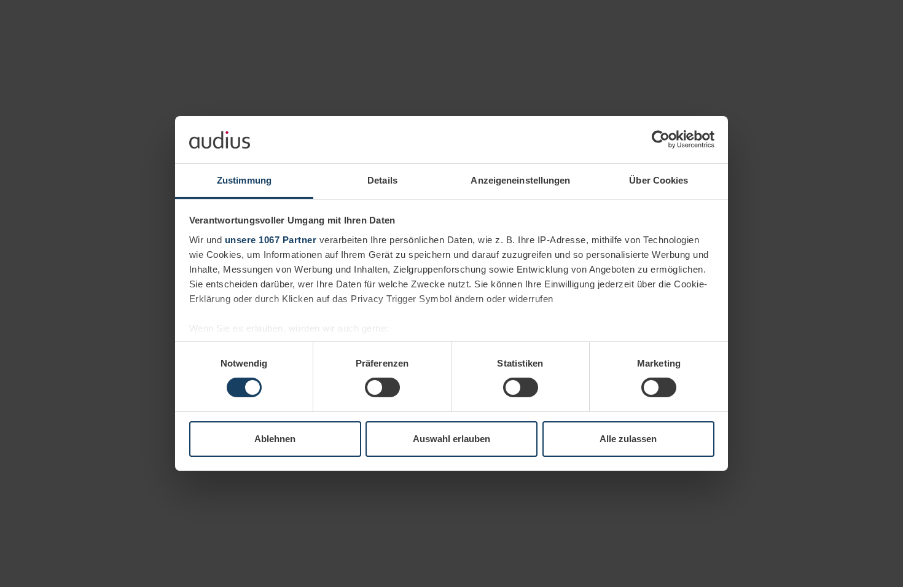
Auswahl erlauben (451, 438)
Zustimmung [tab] (244, 180)
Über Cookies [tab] (658, 180)
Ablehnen (274, 438)
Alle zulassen (628, 438)
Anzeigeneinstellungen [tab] (520, 180)
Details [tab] (382, 180)
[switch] (382, 387)
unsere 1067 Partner (271, 240)
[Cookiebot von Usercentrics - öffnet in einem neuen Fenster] (660, 139)
